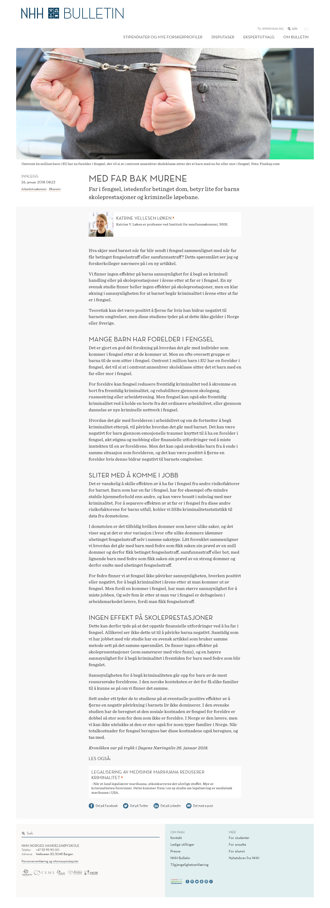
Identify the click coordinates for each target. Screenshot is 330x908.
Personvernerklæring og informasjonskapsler (50, 861)
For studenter (239, 837)
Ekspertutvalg (258, 36)
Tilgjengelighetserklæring (189, 864)
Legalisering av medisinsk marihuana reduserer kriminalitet (148, 774)
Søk (153, 832)
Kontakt (176, 837)
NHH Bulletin (180, 858)
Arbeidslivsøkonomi (33, 189)
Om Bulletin (296, 36)
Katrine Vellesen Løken (144, 218)
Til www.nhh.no (270, 28)
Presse (175, 851)
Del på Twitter (139, 806)
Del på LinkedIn (171, 806)
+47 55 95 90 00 (47, 850)
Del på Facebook (107, 806)
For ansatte (237, 844)
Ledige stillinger (182, 844)
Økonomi (55, 189)
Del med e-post (203, 806)
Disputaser (222, 36)
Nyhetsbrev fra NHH (244, 858)
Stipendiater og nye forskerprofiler (162, 36)
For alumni (237, 851)
